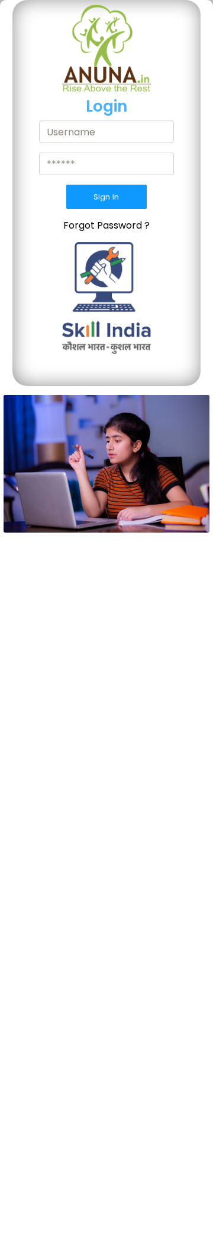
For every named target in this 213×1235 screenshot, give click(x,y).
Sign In (106, 196)
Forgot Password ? (106, 225)
